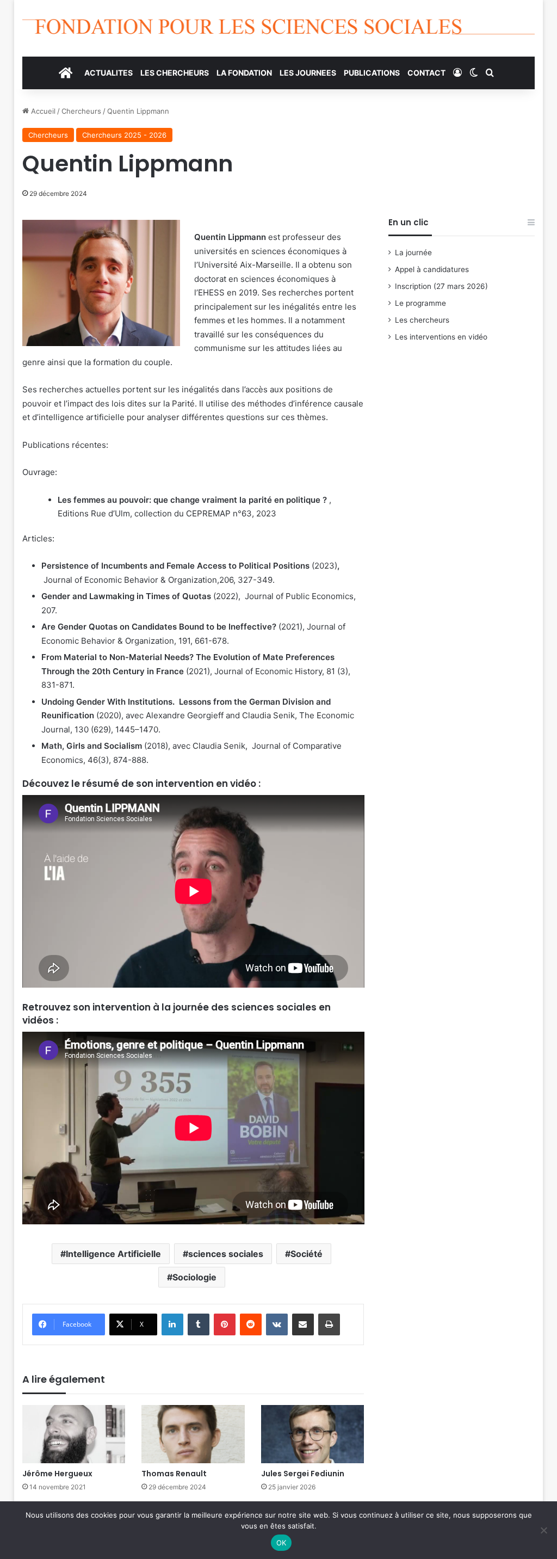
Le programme (420, 303)
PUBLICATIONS (372, 72)
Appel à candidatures (432, 269)
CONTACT (426, 72)
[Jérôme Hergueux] (74, 1434)
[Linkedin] (172, 1324)
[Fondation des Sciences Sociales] (278, 28)
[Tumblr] (198, 1324)
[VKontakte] (277, 1324)
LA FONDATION (244, 72)
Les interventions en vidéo (441, 336)
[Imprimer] (329, 1324)
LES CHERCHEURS (174, 72)
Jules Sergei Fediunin (302, 1473)
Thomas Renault (174, 1473)
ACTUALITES (108, 72)
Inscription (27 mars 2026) (441, 286)
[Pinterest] (225, 1324)
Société (306, 1253)
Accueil (42, 111)
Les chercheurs (422, 320)
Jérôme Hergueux (57, 1473)
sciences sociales (225, 1253)
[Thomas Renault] (193, 1434)
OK (281, 1542)
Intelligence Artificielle (113, 1253)
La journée (413, 252)
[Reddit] (251, 1324)
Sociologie (194, 1277)
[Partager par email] (303, 1324)
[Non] (543, 1530)
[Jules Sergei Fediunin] (312, 1434)
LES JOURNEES (308, 72)
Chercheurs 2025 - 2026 (124, 135)
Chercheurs (81, 111)
